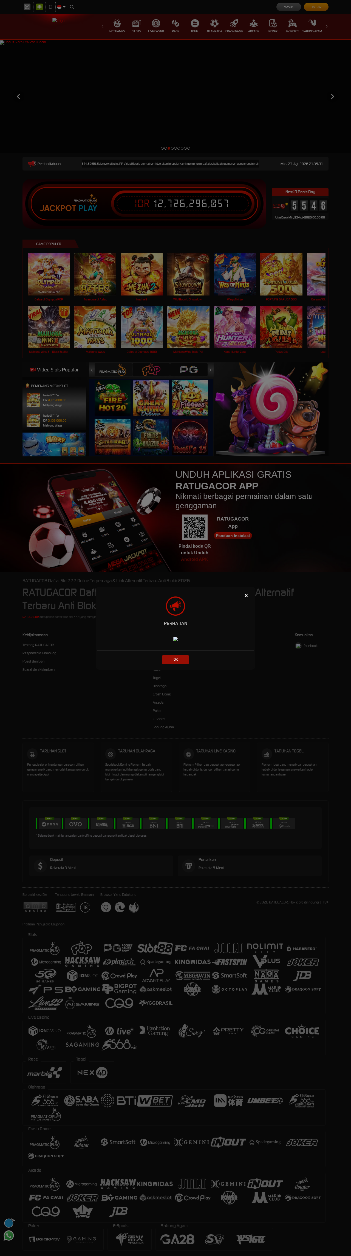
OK (176, 659)
